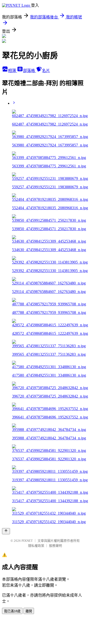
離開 (29, 611)
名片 (46, 71)
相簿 (12, 71)
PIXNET (27, 541)
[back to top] (6, 531)
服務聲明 (55, 546)
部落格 (29, 71)
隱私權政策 (36, 546)
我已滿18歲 (12, 611)
